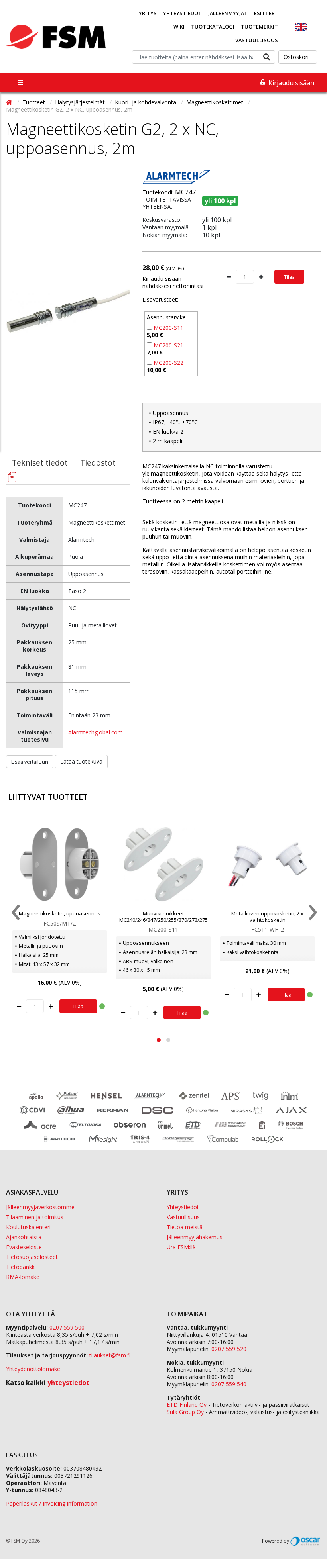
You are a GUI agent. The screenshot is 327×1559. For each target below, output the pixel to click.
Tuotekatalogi (212, 26)
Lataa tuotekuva (81, 761)
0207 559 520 (228, 1349)
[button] (159, 1040)
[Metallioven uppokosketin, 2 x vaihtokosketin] (267, 864)
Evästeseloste (24, 1247)
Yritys (148, 13)
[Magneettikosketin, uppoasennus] (59, 864)
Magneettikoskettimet (215, 102)
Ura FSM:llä (181, 1247)
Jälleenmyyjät (228, 13)
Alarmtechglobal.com (95, 732)
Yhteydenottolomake (33, 1369)
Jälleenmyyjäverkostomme (40, 1207)
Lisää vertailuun (29, 761)
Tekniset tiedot (40, 462)
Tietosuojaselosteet (32, 1257)
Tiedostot (98, 462)
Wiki (179, 26)
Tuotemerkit (259, 26)
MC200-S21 (168, 345)
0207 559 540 (228, 1384)
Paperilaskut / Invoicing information (51, 1503)
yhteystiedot (68, 1382)
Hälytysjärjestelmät (80, 102)
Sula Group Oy (185, 1412)
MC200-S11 (168, 327)
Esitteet (266, 13)
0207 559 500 (67, 1327)
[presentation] (15, 914)
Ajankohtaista (23, 1237)
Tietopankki (21, 1267)
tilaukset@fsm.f (109, 1355)
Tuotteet (34, 102)
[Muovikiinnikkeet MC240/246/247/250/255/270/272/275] (163, 864)
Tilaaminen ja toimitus (34, 1217)
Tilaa (289, 276)
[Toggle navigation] (20, 83)
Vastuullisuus (256, 40)
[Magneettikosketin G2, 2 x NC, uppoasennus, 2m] (68, 350)
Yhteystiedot (182, 13)
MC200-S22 (168, 362)
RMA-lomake (22, 1277)
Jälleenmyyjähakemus (195, 1237)
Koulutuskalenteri (28, 1227)
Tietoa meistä (185, 1227)
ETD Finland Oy (187, 1404)
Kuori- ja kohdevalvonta (146, 102)
